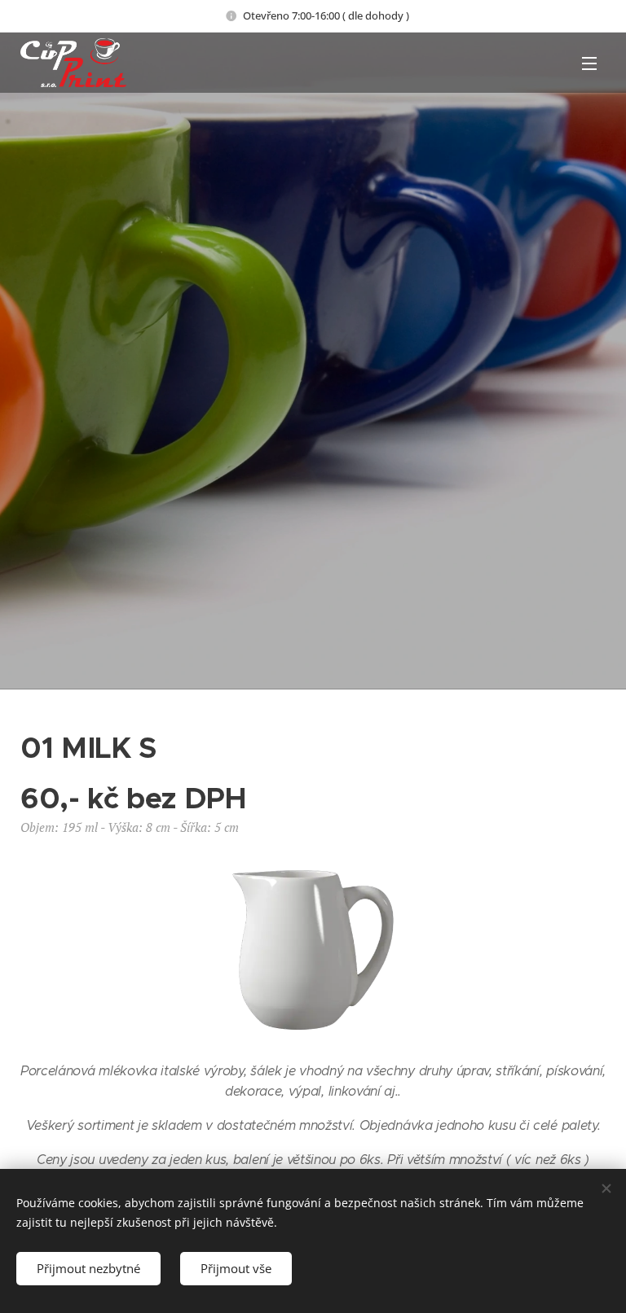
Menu (589, 62)
